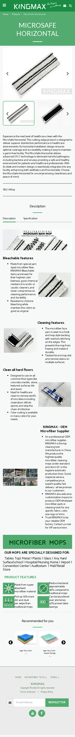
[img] (25, 638)
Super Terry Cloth (26, 651)
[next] (67, 73)
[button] (4, 5)
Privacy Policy (47, 692)
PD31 (26, 654)
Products (16, 14)
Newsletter (57, 702)
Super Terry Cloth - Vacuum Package (49, 652)
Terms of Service (28, 692)
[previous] (8, 73)
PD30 (50, 656)
